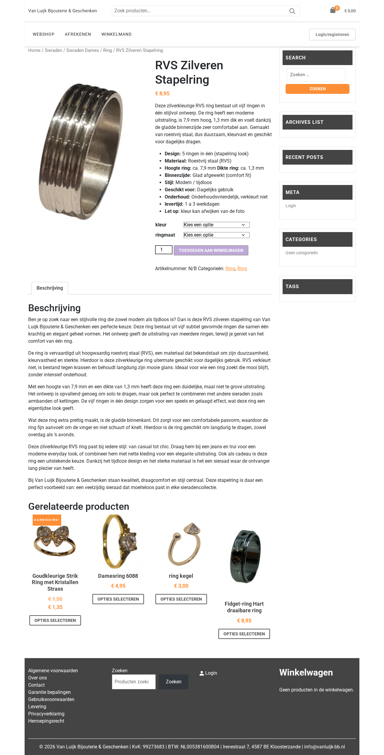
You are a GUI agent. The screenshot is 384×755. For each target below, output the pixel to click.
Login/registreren (332, 34)
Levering (37, 706)
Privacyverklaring (46, 714)
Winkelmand (116, 34)
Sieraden (53, 50)
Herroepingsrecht (46, 721)
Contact (36, 685)
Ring (107, 50)
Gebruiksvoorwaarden (51, 699)
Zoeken (293, 13)
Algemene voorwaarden (53, 670)
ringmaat (165, 235)
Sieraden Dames (82, 50)
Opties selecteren (55, 620)
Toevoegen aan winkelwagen (211, 250)
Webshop (44, 34)
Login (291, 205)
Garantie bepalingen (49, 692)
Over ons (37, 678)
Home (34, 50)
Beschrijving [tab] (50, 288)
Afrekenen (78, 34)
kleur (160, 225)
